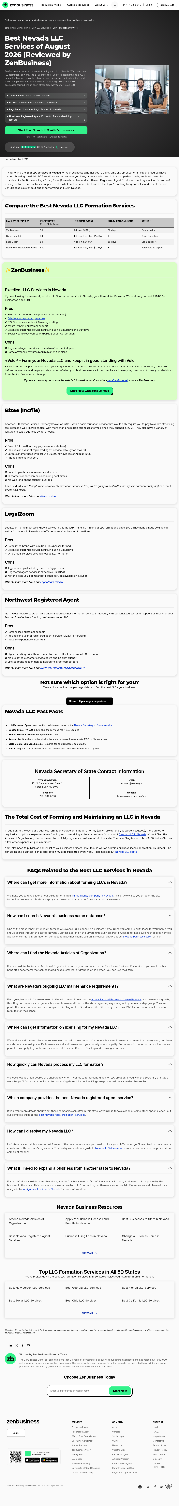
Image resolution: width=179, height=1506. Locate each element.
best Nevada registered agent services (62, 1115)
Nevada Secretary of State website (93, 725)
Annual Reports (79, 1445)
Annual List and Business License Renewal (116, 999)
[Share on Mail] (29, 1346)
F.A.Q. (156, 1432)
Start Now (120, 1391)
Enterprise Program (122, 1463)
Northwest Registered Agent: (47, 118)
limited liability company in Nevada (92, 896)
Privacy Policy (160, 1450)
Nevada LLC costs (126, 852)
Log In (16, 1433)
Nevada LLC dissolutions (110, 1148)
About (115, 1427)
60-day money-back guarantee (26, 318)
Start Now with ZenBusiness (89, 390)
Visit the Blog (119, 1450)
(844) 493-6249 (131, 5)
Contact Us (158, 1441)
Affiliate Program (120, 1459)
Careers (116, 1432)
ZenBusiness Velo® (81, 1450)
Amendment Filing (81, 1463)
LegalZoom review (51, 582)
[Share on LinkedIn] (11, 1346)
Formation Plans (80, 1427)
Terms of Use (159, 1445)
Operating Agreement (82, 1441)
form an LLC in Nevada (132, 834)
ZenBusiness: (47, 95)
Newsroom (117, 1445)
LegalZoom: (47, 109)
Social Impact (119, 1436)
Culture (116, 1441)
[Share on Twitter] (17, 1346)
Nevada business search (137, 937)
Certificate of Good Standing (86, 1468)
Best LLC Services (40, 28)
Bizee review (48, 496)
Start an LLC (167, 5)
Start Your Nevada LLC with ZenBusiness (46, 130)
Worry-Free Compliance (84, 1436)
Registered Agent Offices (124, 1473)
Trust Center (159, 1454)
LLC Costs (77, 1459)
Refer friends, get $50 (123, 1468)
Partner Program (120, 1454)
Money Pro (77, 1454)
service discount (117, 380)
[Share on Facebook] (23, 1346)
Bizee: (47, 102)
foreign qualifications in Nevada (41, 1189)
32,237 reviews (45, 147)
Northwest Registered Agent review (62, 667)
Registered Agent (80, 1432)
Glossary (157, 1459)
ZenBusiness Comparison (16, 28)
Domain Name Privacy (83, 1473)
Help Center (159, 1436)
